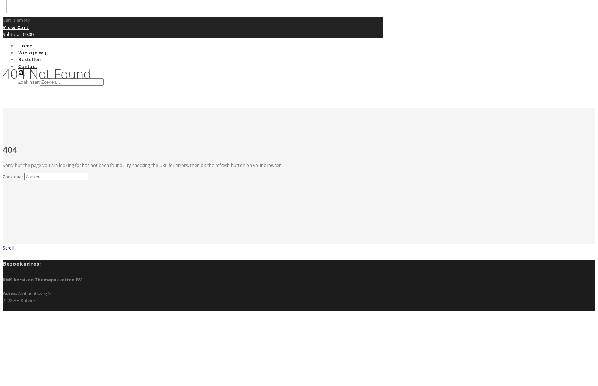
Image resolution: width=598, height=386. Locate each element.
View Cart (16, 27)
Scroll (8, 248)
